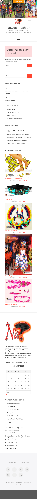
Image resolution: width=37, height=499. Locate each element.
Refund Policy (24, 462)
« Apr (6, 395)
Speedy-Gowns (11, 115)
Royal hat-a (8, 199)
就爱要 (9, 131)
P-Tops (9, 422)
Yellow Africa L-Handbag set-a (13, 178)
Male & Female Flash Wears (15, 419)
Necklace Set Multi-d (11, 304)
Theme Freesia (27, 482)
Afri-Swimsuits (11, 109)
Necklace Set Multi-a (11, 230)
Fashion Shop (12, 460)
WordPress (20, 485)
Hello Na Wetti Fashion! (13, 106)
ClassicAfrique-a (9, 276)
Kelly (8, 144)
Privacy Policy (12, 462)
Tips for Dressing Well (13, 112)
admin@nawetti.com (12, 445)
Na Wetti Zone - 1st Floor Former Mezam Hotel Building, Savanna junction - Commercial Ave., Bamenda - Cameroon (18, 438)
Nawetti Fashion (18, 27)
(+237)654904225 (11, 442)
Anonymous (10, 134)
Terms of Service (24, 460)
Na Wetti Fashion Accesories (15, 119)
